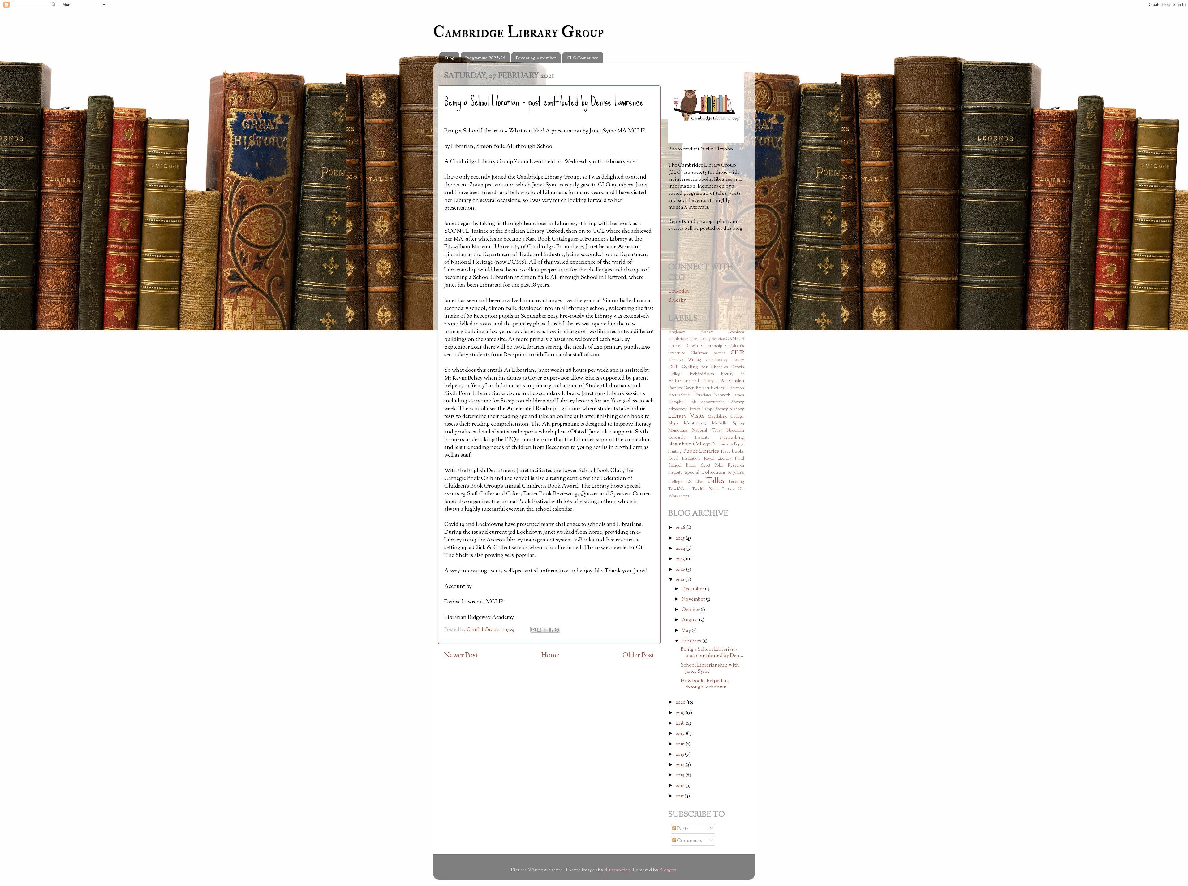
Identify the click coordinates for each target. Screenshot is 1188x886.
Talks (715, 481)
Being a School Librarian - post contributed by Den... (712, 652)
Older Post (638, 655)
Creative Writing (684, 360)
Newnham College (689, 444)
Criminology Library (724, 360)
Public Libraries (701, 451)
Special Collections (705, 472)
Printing (675, 451)
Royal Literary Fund (724, 459)
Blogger (667, 870)
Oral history (722, 444)
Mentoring (695, 423)
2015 (680, 754)
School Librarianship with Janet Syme (710, 668)
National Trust (706, 430)
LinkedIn (678, 291)
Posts (682, 828)
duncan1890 (617, 870)
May (687, 630)
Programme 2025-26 (485, 57)
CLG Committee (582, 57)
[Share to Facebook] (551, 630)
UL (741, 489)
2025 (681, 538)
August (690, 620)
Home (550, 655)
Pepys (739, 444)
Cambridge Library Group (518, 32)
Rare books (732, 451)
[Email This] (533, 630)
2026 (681, 528)
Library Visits (686, 416)
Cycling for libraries (705, 367)
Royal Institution (684, 459)
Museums (677, 430)
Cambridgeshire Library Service (696, 339)
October (691, 610)
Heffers (717, 388)
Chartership (711, 346)
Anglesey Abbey (690, 332)
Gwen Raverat (696, 388)
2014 (681, 765)
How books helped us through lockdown (705, 684)
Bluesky (677, 300)
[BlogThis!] (539, 630)
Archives (736, 332)
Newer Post (461, 655)
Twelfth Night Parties (713, 489)
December (693, 589)
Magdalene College (726, 416)
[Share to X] (545, 630)
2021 (680, 580)
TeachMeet (678, 489)
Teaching (736, 482)
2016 (681, 744)
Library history (728, 409)
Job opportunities (707, 402)
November (694, 599)
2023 (681, 559)
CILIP (737, 353)
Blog (449, 57)
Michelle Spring (728, 423)
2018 (681, 723)
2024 (681, 548)
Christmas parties (708, 353)
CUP (673, 367)
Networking (732, 437)
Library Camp (700, 409)
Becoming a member (536, 57)
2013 (680, 775)
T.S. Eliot (694, 482)
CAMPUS (735, 339)
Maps (673, 423)
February (692, 641)
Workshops (678, 496)
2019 (681, 713)
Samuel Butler (682, 465)
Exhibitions (702, 374)
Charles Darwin (683, 346)
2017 (681, 733)
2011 (680, 796)
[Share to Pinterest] (557, 630)
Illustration (734, 388)
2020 (681, 702)
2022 (681, 569)
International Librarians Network (699, 395)
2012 (680, 785)
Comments (689, 841)
